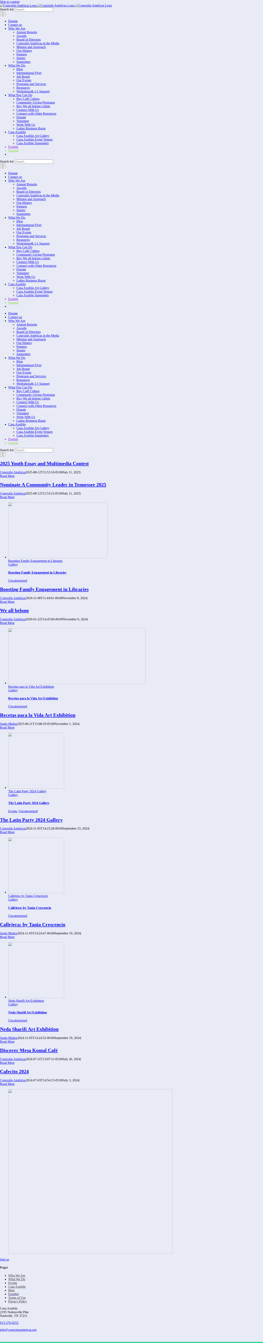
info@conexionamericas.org (18, 1329)
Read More (7, 476)
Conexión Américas (13, 472)
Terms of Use (17, 1297)
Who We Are (16, 1275)
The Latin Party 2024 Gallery (27, 791)
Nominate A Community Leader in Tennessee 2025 (53, 484)
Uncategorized (17, 580)
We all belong (14, 610)
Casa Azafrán (17, 1286)
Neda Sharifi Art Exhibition (26, 1000)
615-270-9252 (9, 1323)
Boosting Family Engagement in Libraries (35, 561)
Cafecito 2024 (14, 1071)
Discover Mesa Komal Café (29, 1050)
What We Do (16, 1279)
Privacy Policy (17, 1301)
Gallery (13, 564)
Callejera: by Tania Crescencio (28, 896)
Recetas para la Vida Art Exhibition (31, 686)
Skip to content (10, 1)
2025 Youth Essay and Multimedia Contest (44, 463)
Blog (11, 1290)
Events (12, 811)
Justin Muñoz (8, 724)
